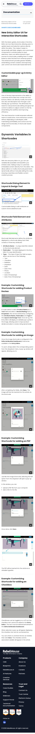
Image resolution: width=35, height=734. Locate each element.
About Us (22, 662)
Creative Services (6, 679)
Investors (22, 666)
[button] (3, 4)
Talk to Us (26, 4)
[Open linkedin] (4, 722)
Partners (22, 674)
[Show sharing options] (30, 91)
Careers (22, 670)
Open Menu (31, 12)
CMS (4, 662)
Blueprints (7, 666)
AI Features (7, 674)
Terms (21, 706)
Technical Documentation (9, 705)
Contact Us (23, 690)
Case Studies (8, 688)
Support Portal (8, 700)
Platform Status (25, 698)
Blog (4, 692)
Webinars (6, 696)
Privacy (21, 702)
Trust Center (23, 694)
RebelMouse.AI (8, 670)
